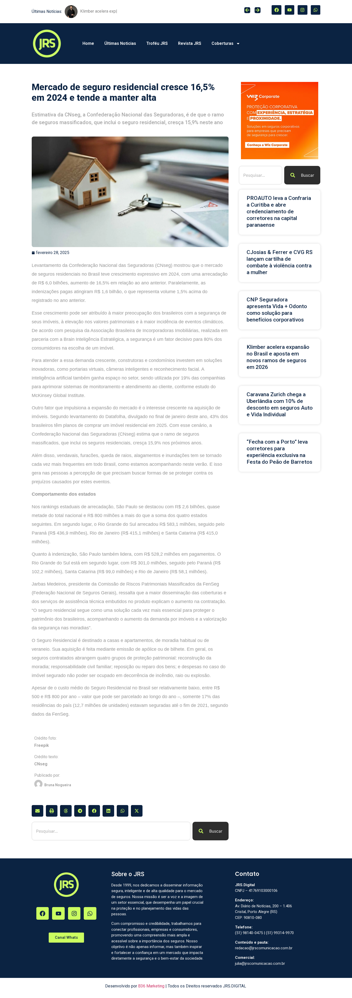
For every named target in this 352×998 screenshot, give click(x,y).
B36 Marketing (151, 986)
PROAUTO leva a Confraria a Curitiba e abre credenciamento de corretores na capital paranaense (279, 211)
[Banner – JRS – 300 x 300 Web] (279, 157)
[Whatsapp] (315, 10)
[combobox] (111, 831)
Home (88, 43)
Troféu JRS (157, 43)
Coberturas (222, 43)
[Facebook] (276, 10)
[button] (37, 811)
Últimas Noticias (120, 43)
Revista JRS (189, 43)
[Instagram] (302, 10)
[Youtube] (289, 10)
